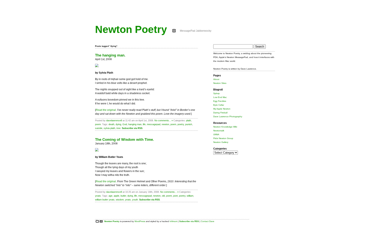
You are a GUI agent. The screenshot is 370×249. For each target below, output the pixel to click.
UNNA (216, 134)
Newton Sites (219, 83)
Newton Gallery (220, 142)
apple (116, 195)
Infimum (173, 221)
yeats (98, 195)
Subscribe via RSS (132, 128)
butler (123, 195)
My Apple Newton (221, 109)
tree (118, 128)
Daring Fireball (220, 112)
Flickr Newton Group (223, 138)
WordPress (139, 221)
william (190, 195)
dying (118, 124)
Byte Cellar (218, 105)
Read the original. (106, 109)
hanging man (135, 124)
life (144, 124)
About (216, 79)
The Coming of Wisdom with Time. (124, 140)
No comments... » (163, 120)
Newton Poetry (131, 29)
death (111, 124)
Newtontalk (218, 130)
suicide (98, 128)
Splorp (216, 93)
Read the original (106, 181)
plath (188, 120)
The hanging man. (110, 55)
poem (98, 124)
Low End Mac (220, 97)
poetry (181, 124)
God (124, 124)
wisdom (120, 199)
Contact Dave (207, 221)
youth (135, 199)
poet (175, 195)
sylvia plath (109, 128)
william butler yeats (105, 199)
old (163, 195)
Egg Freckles (219, 101)
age (110, 195)
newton (165, 124)
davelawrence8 (114, 120)
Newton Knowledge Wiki (225, 127)
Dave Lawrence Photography (227, 116)
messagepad (153, 124)
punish (188, 124)
